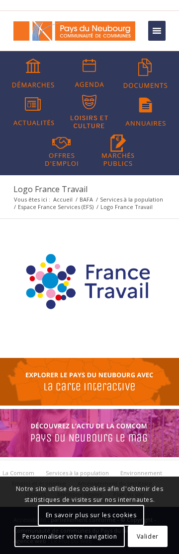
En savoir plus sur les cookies (91, 515)
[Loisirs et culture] (89, 111)
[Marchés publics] (117, 149)
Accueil (63, 199)
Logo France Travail (50, 189)
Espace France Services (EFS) (55, 206)
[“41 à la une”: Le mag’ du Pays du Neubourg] (89, 454)
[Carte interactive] (89, 403)
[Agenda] (89, 73)
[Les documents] (145, 73)
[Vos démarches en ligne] (33, 73)
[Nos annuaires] (145, 111)
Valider (148, 536)
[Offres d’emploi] (61, 149)
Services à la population (131, 199)
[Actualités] (33, 111)
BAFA (86, 199)
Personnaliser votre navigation (69, 536)
